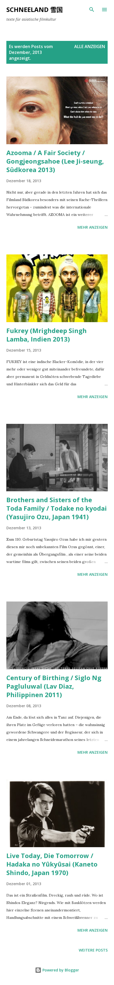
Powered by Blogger (60, 970)
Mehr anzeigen (92, 227)
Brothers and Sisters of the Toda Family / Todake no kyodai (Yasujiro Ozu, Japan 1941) (56, 508)
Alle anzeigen (89, 46)
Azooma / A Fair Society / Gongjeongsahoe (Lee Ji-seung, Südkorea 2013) (55, 161)
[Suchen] (92, 9)
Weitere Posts (93, 950)
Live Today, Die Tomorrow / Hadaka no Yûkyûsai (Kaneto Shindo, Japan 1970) (52, 864)
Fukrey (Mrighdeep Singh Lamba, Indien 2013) (46, 334)
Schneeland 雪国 (34, 9)
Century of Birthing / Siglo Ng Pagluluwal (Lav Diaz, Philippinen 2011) (53, 686)
